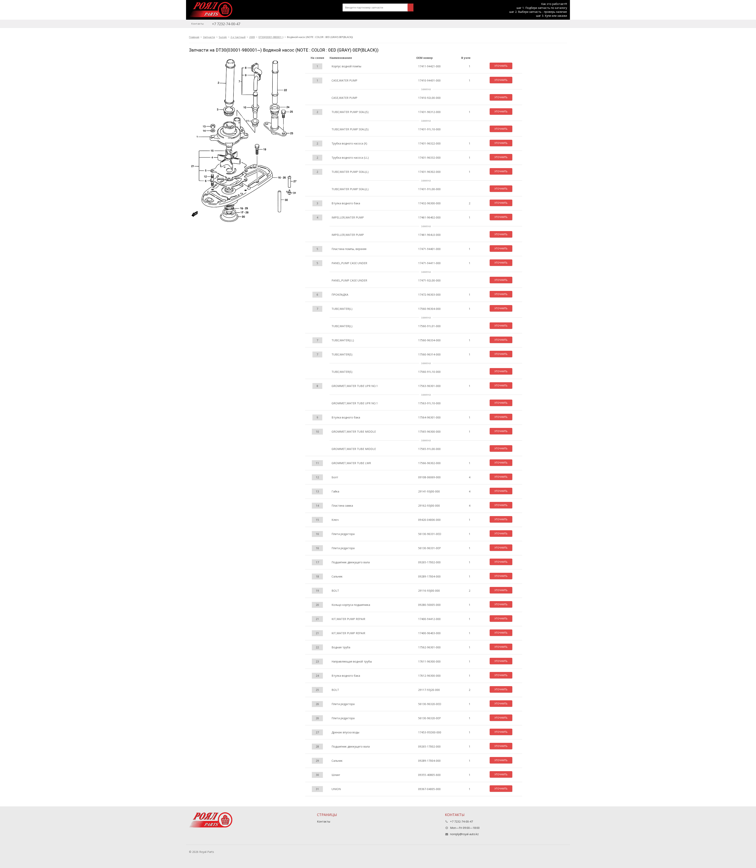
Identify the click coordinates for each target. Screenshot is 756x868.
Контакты (197, 23)
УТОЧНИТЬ (501, 66)
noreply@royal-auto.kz (464, 834)
